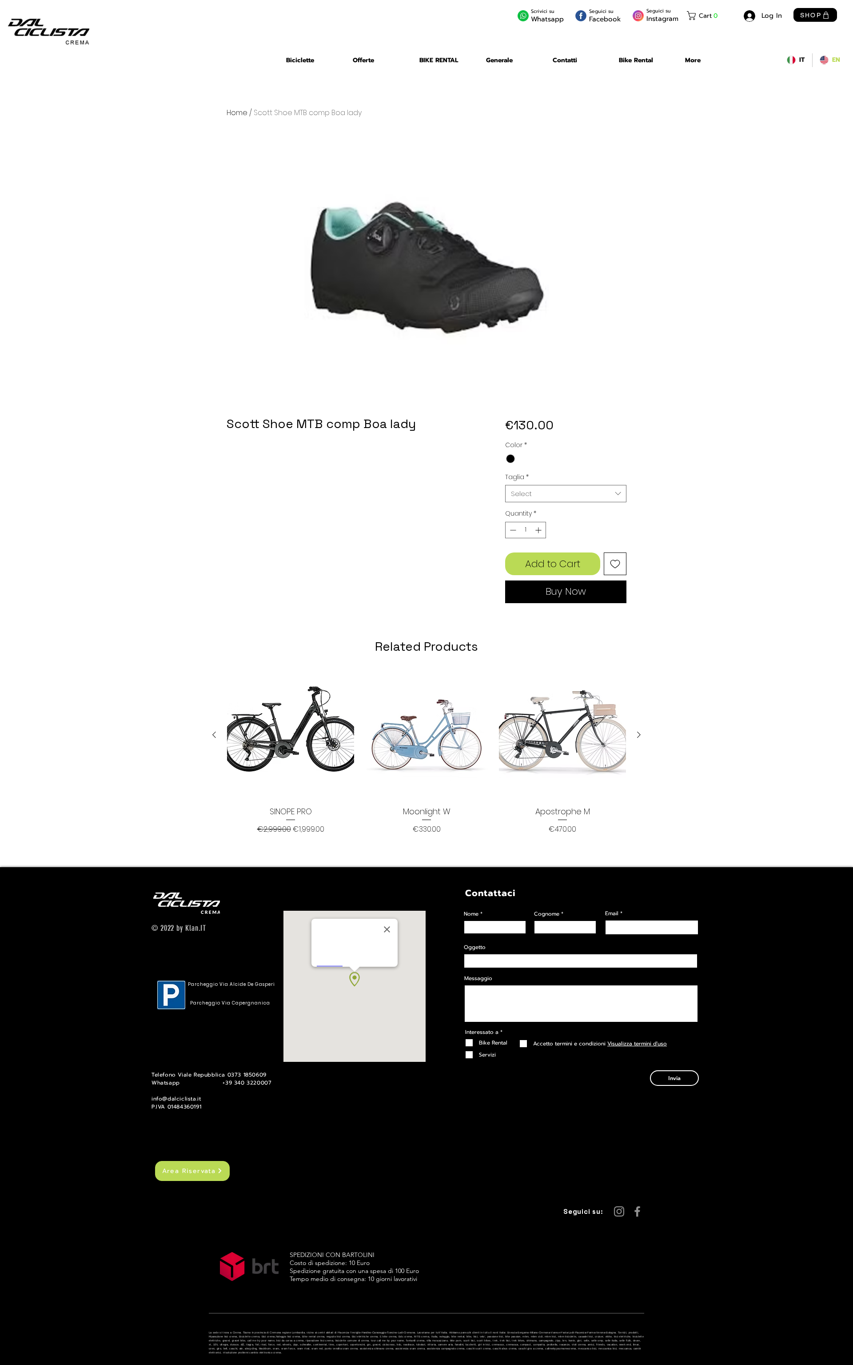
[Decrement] (512, 530)
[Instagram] (619, 1211)
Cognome (546, 914)
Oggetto (475, 947)
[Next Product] (639, 734)
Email (611, 913)
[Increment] (539, 530)
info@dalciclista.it (176, 1099)
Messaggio (478, 978)
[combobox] (565, 493)
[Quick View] (290, 735)
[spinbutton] (526, 530)
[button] (709, 15)
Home (237, 113)
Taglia (517, 477)
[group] (426, 753)
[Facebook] (637, 1211)
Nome (471, 914)
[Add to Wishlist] (615, 563)
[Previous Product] (214, 734)
